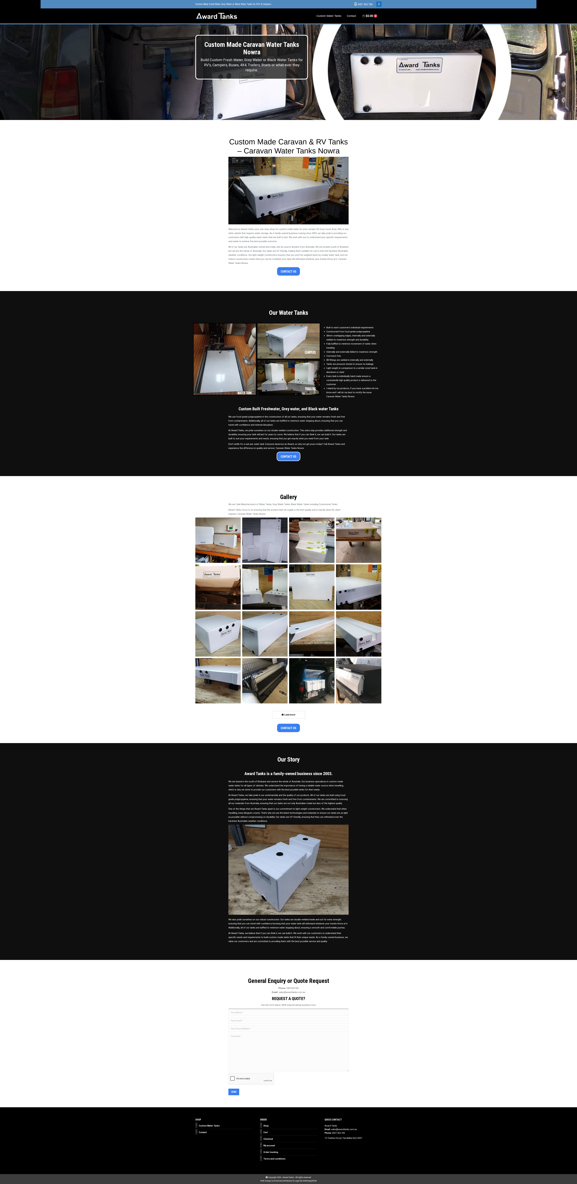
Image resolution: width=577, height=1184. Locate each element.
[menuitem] (329, 16)
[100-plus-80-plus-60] (311, 540)
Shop (266, 1126)
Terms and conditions (274, 1159)
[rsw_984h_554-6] (311, 634)
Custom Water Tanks (209, 1126)
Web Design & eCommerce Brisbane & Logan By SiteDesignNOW (288, 1181)
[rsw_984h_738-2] (358, 680)
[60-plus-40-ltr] (218, 540)
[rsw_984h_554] (218, 587)
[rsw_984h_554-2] (311, 587)
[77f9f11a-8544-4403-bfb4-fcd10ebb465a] (265, 540)
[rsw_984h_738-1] (311, 680)
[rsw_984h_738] (265, 680)
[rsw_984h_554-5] (265, 634)
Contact (203, 1132)
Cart (265, 1132)
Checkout (268, 1139)
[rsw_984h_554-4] (218, 634)
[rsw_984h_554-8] (218, 680)
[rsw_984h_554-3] (358, 587)
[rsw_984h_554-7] (358, 634)
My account (269, 1145)
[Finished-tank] (358, 540)
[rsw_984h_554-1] (265, 587)
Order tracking (270, 1152)
